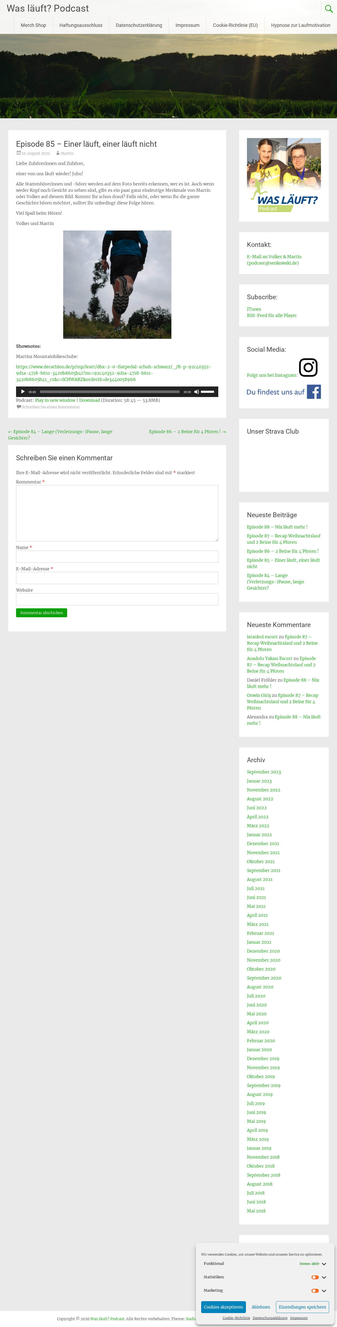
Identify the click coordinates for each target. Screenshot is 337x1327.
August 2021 (259, 879)
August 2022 (260, 798)
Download (89, 400)
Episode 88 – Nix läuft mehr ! (277, 527)
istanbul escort (262, 636)
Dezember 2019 (263, 1058)
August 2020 (260, 987)
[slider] (208, 391)
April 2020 (258, 1022)
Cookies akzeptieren (223, 1307)
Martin (67, 153)
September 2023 (264, 772)
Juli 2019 (256, 1103)
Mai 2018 (256, 1210)
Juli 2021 (256, 888)
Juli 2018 (256, 1193)
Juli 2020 (256, 995)
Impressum (299, 1318)
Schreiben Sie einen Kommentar (51, 407)
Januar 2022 (259, 834)
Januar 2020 (259, 1049)
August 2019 (260, 1094)
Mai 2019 (256, 1121)
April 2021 (257, 915)
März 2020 (258, 1031)
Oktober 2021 (261, 861)
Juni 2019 (256, 1112)
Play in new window (55, 400)
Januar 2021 (259, 942)
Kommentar (30, 481)
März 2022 (258, 825)
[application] (117, 391)
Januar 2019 (259, 1148)
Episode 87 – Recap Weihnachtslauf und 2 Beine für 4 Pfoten (282, 643)
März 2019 (258, 1139)
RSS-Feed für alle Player (272, 315)
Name (24, 547)
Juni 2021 (256, 897)
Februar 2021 (260, 933)
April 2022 (258, 816)
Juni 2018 (256, 1201)
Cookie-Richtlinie (236, 1318)
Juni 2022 (257, 807)
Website (24, 590)
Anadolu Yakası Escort (270, 658)
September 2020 (264, 978)
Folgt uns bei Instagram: (272, 375)
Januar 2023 (259, 781)
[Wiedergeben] (23, 391)
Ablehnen (261, 1307)
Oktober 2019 (261, 1076)
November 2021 (263, 852)
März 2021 (258, 924)
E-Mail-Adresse (34, 568)
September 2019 (264, 1085)
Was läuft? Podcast (48, 8)
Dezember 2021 (263, 843)
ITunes (254, 309)
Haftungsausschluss (81, 25)
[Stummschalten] (196, 391)
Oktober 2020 (261, 969)
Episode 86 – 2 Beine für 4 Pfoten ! (187, 431)
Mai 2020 (256, 1013)
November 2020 (263, 960)
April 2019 (257, 1130)
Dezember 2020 (263, 951)
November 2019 (263, 1067)
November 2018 (263, 1157)
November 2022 (263, 789)
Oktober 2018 (261, 1166)
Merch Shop (33, 25)
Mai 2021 (256, 906)
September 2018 (263, 1175)
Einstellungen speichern (302, 1307)
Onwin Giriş (259, 695)
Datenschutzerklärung (270, 1318)
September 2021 (263, 870)
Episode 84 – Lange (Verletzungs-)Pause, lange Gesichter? (275, 582)
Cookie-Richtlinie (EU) (235, 25)
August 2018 (259, 1184)
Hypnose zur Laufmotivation (300, 25)
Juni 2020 (257, 1004)
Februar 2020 (261, 1040)
